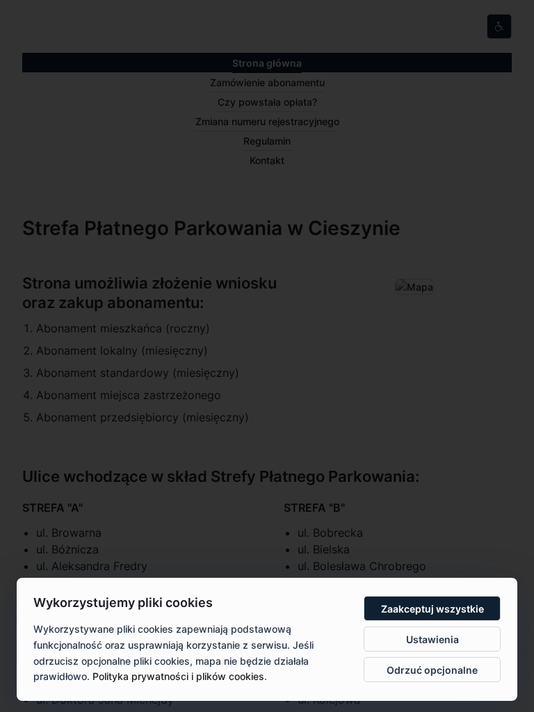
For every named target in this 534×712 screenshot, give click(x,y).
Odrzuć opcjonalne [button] (432, 670)
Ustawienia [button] (432, 639)
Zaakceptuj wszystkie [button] (432, 609)
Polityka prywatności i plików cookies (178, 676)
